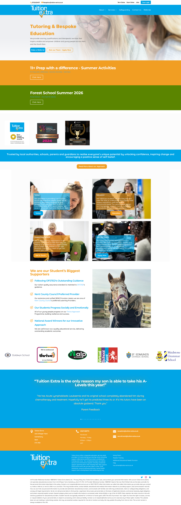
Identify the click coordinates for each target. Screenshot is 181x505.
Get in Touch (41, 255)
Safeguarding (124, 10)
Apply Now (102, 255)
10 (95, 419)
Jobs (137, 2)
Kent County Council (43, 300)
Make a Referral (37, 50)
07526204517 (36, 2)
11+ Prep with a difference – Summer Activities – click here (50, 72)
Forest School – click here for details (43, 97)
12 (98, 419)
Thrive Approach (73, 312)
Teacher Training (118, 458)
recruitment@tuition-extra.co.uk (128, 436)
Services (111, 10)
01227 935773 (84, 431)
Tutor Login (145, 2)
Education (116, 213)
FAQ (114, 463)
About (101, 10)
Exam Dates (130, 2)
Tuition (38, 213)
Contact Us (136, 10)
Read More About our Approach (92, 166)
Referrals (147, 10)
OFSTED (80, 285)
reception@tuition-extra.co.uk (127, 431)
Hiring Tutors (117, 455)
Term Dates (121, 2)
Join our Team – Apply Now (60, 50)
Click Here (36, 77)
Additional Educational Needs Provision (125, 460)
